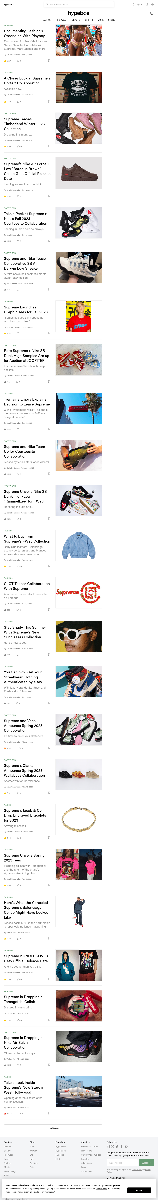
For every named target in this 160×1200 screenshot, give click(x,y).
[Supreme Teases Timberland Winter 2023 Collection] (78, 130)
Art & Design (10, 1171)
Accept (139, 1190)
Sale (32, 1167)
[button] (37, 60)
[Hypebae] (78, 13)
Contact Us (86, 1171)
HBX (57, 1158)
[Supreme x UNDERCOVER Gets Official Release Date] (78, 965)
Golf (32, 1158)
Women (33, 1150)
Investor (85, 1158)
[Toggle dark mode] (152, 13)
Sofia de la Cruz (13, 283)
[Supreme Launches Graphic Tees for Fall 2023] (78, 317)
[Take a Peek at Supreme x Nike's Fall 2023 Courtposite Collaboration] (78, 224)
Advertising (86, 1162)
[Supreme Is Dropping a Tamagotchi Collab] (78, 1006)
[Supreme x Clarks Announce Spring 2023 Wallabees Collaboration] (78, 776)
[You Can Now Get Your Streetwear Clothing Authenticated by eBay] (78, 685)
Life (31, 1154)
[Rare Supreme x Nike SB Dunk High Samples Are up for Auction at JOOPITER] (78, 363)
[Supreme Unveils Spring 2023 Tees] (78, 867)
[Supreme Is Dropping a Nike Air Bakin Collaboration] (78, 1049)
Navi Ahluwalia (13, 55)
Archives (34, 1162)
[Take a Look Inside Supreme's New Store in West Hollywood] (78, 1095)
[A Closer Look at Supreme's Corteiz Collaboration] (78, 87)
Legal (83, 1167)
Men (32, 1146)
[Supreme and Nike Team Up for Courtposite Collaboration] (78, 457)
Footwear (61, 19)
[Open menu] (5, 13)
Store (111, 19)
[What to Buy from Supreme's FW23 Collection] (78, 548)
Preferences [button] (49, 1192)
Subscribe (146, 1162)
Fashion (46, 19)
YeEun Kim (11, 932)
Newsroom (86, 1150)
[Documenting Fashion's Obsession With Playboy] (78, 43)
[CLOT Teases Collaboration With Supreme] (78, 594)
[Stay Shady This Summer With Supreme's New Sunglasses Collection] (78, 638)
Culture (7, 1162)
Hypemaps (60, 1150)
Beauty (76, 19)
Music (7, 1167)
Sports (89, 19)
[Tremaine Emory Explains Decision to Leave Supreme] (78, 411)
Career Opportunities (91, 1154)
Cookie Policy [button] (101, 1189)
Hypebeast (60, 1146)
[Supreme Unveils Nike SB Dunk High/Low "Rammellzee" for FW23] (78, 502)
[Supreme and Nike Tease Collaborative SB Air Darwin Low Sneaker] (78, 271)
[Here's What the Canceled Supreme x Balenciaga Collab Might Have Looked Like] (78, 918)
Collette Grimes (13, 327)
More (101, 19)
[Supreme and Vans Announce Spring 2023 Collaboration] (78, 731)
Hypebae (59, 1154)
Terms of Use (137, 1169)
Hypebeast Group (89, 1146)
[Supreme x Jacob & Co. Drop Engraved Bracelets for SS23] (78, 821)
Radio (6, 1175)
